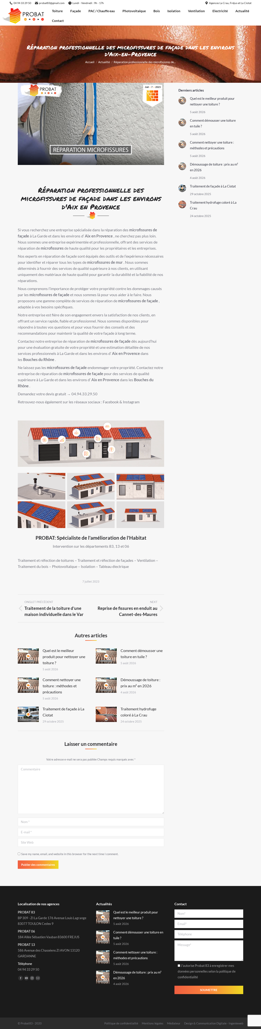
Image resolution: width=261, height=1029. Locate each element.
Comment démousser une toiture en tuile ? (142, 653)
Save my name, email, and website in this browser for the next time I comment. (69, 854)
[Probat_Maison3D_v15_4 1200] (140, 486)
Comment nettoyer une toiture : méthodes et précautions (62, 685)
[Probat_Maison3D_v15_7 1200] (41, 486)
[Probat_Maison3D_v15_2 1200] (140, 514)
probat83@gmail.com (52, 3)
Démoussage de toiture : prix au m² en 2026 (140, 682)
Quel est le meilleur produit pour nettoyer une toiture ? (64, 656)
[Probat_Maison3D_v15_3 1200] (41, 514)
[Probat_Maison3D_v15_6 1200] (91, 514)
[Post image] (28, 656)
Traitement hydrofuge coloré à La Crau (138, 712)
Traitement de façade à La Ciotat (63, 712)
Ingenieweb (236, 1023)
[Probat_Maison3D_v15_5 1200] (91, 486)
